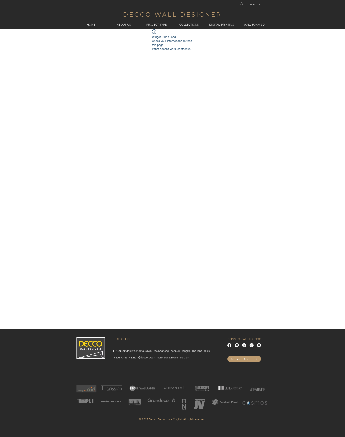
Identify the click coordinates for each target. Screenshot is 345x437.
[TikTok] (252, 345)
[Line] (237, 345)
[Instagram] (244, 345)
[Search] (242, 4)
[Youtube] (259, 345)
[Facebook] (229, 345)
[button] (156, 24)
